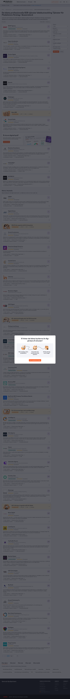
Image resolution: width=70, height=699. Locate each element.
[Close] (54, 336)
